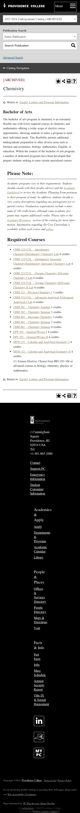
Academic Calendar (40, 549)
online (49, 229)
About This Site (47, 803)
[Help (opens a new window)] (74, 81)
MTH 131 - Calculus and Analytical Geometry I (41, 342)
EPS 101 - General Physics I (30, 332)
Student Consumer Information (37, 489)
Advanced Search (13, 57)
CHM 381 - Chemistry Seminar (31, 307)
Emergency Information (37, 476)
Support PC (37, 468)
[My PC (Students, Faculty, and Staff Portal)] (39, 757)
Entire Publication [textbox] (15, 37)
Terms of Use (50, 780)
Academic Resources (19, 220)
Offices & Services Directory (40, 595)
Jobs (37, 664)
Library (38, 557)
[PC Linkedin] (39, 725)
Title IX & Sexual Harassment (41, 699)
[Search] (73, 45)
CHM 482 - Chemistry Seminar (31, 327)
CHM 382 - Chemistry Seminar (31, 312)
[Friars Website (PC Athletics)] (39, 741)
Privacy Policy (65, 780)
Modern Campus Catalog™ (45, 811)
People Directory (40, 609)
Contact (35, 462)
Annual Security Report (39, 685)
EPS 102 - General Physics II (30, 337)
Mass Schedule (40, 672)
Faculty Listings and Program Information (44, 102)
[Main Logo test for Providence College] (24, 6)
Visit (37, 628)
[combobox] (40, 18)
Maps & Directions (40, 619)
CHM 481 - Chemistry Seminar (31, 322)
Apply (38, 526)
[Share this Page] (63, 81)
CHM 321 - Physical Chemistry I (32, 292)
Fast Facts (37, 656)
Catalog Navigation (18, 68)
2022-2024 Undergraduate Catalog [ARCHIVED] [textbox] (33, 19)
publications (28, 808)
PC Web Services (31, 803)
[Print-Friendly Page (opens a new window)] (69, 81)
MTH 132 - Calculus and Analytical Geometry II (42, 351)
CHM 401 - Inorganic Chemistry (32, 317)
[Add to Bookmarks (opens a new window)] (58, 81)
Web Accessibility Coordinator (21, 794)
